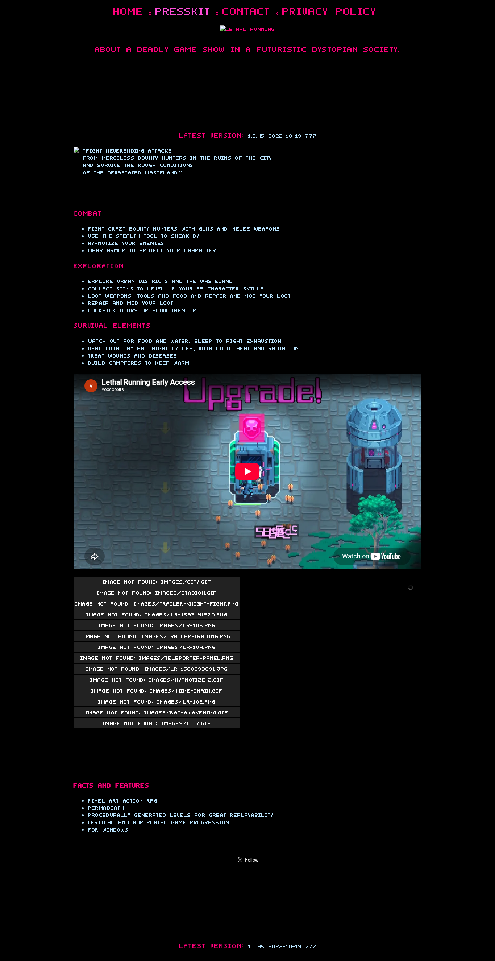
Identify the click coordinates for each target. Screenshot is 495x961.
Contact (246, 11)
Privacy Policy (329, 11)
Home (128, 11)
